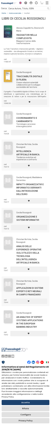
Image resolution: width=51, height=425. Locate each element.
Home (4, 13)
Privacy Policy (26, 420)
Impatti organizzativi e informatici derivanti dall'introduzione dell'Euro (30, 189)
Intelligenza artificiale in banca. (28, 153)
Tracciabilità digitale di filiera (29, 78)
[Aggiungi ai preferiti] (29, 60)
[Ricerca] (48, 8)
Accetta (25, 402)
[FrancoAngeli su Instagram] (9, 356)
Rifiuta (25, 408)
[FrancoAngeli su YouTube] (12, 356)
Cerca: (4, 8)
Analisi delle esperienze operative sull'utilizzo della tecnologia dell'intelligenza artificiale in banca (28, 254)
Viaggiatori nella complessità (26, 37)
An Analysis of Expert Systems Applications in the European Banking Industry (29, 322)
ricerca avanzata (15, 13)
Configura (25, 414)
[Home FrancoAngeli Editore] (9, 3)
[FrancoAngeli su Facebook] (3, 356)
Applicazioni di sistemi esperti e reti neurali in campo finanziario (29, 291)
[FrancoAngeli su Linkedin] (6, 356)
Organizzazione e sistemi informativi (27, 218)
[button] (19, 3)
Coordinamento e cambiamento (26, 120)
